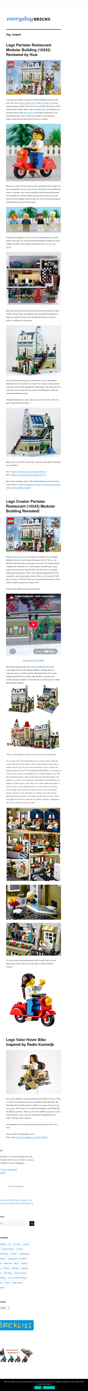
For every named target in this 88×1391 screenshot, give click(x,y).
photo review (28, 112)
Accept (38, 1387)
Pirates (6, 1268)
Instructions (24, 1253)
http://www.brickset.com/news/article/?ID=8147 (28, 475)
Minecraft (8, 1263)
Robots (25, 1268)
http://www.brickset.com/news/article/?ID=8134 (28, 471)
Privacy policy (49, 1387)
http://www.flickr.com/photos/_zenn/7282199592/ (29, 1137)
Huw (44, 109)
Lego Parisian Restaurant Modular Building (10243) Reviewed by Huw (28, 49)
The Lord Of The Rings (17, 1277)
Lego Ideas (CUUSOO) (17, 1258)
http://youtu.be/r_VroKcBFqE (33, 660)
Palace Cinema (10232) (27, 103)
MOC (16, 1263)
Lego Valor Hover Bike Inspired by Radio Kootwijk (30, 1042)
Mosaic (24, 1263)
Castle (25, 1244)
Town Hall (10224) (47, 103)
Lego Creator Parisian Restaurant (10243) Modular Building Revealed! (30, 506)
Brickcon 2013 (17, 557)
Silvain (8, 1098)
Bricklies (17, 1244)
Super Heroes (20, 1273)
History (14, 1253)
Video (7, 1282)
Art (10, 1244)
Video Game (17, 1282)
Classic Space (8, 1249)
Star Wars (8, 1273)
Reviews (15, 1268)
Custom (19, 1249)
